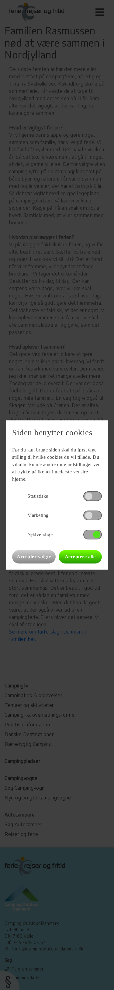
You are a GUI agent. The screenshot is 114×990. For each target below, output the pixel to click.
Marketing (38, 515)
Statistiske (37, 496)
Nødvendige (40, 534)
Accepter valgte (34, 556)
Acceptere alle (80, 556)
